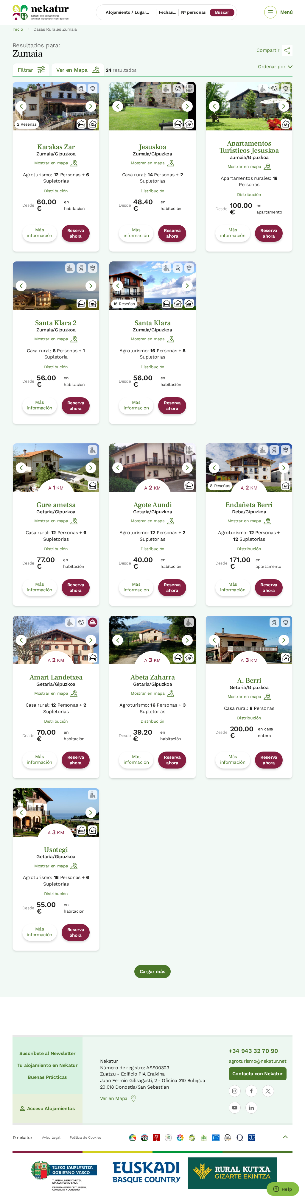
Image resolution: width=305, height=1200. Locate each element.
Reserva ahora (75, 233)
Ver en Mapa (71, 70)
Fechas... (167, 12)
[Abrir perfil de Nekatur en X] (268, 1091)
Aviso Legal (51, 1137)
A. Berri (249, 680)
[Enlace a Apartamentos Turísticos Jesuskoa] (249, 106)
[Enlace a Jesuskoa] (152, 106)
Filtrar (25, 70)
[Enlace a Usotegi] (56, 812)
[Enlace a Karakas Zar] (56, 106)
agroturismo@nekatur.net (258, 1061)
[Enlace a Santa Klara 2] (56, 285)
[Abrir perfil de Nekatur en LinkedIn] (251, 1108)
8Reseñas (220, 485)
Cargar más (153, 971)
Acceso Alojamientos (51, 1108)
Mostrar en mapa (51, 162)
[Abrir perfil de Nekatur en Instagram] (235, 1091)
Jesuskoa (152, 147)
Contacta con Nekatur (257, 1073)
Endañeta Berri (249, 504)
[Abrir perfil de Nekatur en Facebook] (251, 1091)
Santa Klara (152, 323)
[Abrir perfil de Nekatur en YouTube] (235, 1108)
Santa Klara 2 (56, 323)
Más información (39, 232)
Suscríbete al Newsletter (47, 1053)
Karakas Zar (55, 147)
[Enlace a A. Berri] (249, 640)
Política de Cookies (85, 1137)
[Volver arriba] (285, 1137)
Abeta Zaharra (152, 677)
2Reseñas (27, 124)
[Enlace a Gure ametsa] (56, 467)
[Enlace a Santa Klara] (152, 285)
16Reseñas (124, 303)
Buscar (222, 12)
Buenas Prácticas (47, 1077)
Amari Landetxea (56, 677)
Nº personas (193, 12)
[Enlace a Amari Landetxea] (56, 640)
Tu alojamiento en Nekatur (47, 1065)
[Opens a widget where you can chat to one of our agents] (282, 1189)
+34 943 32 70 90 (253, 1050)
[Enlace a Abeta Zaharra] (152, 640)
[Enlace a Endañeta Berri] (249, 467)
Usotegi (56, 849)
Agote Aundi (152, 504)
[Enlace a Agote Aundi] (152, 467)
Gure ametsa (55, 504)
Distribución (56, 190)
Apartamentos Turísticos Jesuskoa (249, 147)
